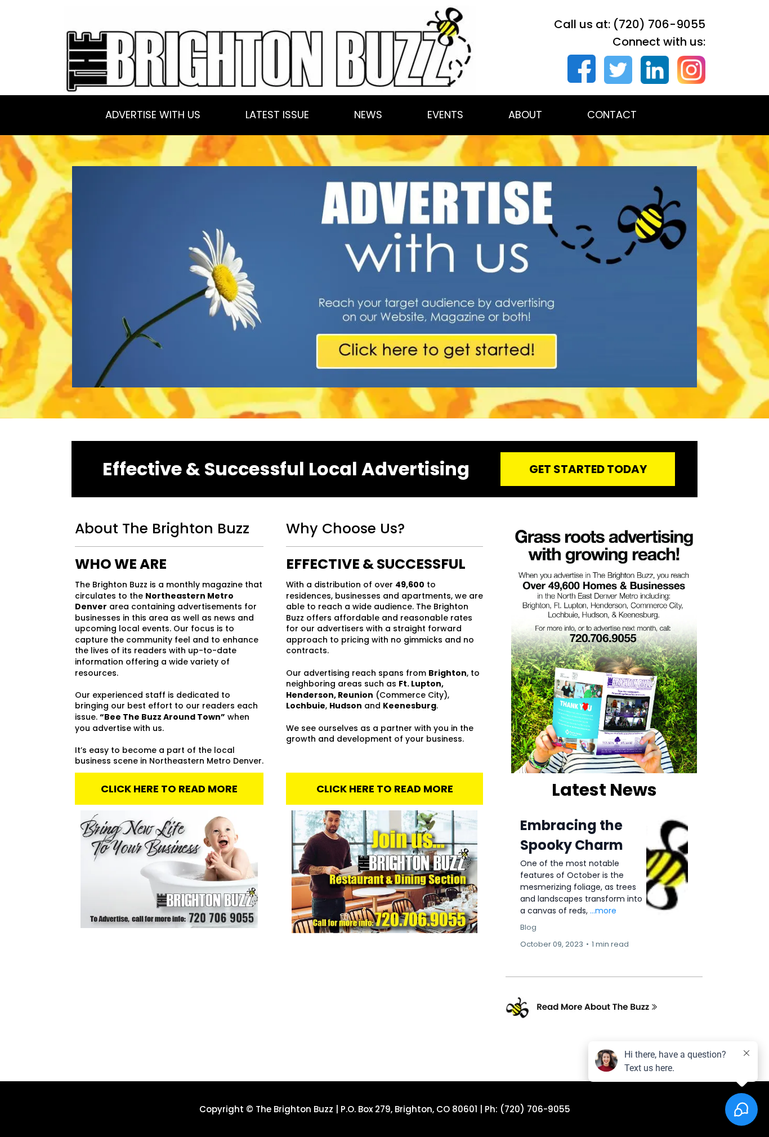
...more (603, 910)
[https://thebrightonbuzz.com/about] (604, 1008)
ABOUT (525, 115)
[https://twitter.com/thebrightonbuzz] (614, 70)
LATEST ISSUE (277, 115)
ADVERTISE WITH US (152, 115)
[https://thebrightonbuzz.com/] (270, 49)
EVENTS (445, 115)
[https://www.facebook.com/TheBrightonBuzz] (577, 69)
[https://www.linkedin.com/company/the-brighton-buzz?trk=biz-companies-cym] (650, 70)
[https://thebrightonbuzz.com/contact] (384, 276)
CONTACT (612, 115)
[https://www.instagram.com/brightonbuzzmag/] (687, 70)
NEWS (368, 115)
